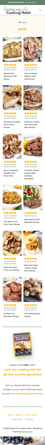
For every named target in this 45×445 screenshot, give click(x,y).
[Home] (20, 22)
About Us (19, 415)
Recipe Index (17, 419)
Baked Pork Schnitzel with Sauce (10, 76)
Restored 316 (26, 432)
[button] (5, 64)
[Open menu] (40, 10)
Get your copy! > (22, 2)
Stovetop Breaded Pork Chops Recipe (12, 124)
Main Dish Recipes (10, 70)
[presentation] (12, 49)
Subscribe (29, 419)
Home (10, 415)
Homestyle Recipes (10, 68)
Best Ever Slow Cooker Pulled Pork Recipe (31, 268)
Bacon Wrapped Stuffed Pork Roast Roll (11, 173)
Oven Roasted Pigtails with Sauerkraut (30, 76)
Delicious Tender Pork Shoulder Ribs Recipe (32, 124)
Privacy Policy (31, 415)
